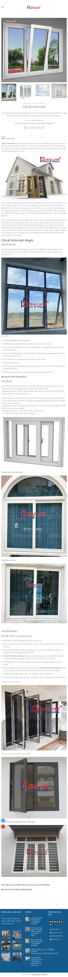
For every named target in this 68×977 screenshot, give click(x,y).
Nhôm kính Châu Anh (40, 974)
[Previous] (4, 50)
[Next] (63, 50)
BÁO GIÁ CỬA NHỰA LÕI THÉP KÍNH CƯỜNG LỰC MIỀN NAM (36, 931)
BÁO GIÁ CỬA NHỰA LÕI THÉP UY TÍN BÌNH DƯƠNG (36, 942)
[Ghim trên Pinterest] (39, 127)
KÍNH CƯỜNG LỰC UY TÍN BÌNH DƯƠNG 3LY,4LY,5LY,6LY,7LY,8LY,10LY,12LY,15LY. (44, 951)
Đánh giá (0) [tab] (11, 138)
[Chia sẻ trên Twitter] (32, 127)
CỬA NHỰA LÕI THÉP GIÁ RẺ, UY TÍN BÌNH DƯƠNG (36, 920)
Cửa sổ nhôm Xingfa (35, 123)
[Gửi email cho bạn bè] (35, 127)
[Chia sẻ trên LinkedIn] (43, 127)
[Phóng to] (4, 80)
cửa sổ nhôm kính (22, 123)
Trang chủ (27, 103)
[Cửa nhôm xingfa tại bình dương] (34, 7)
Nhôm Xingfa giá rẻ (48, 123)
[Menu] (2, 7)
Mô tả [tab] (3, 138)
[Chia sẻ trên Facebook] (28, 127)
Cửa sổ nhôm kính (38, 103)
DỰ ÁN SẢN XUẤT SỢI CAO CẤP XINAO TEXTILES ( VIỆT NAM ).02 (36, 961)
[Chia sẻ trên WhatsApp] (25, 127)
